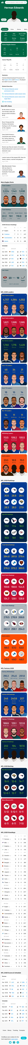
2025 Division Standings (9, 225)
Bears (6, 923)
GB (23, 996)
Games (19, 29)
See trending (8, 101)
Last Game (5, 270)
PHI (23, 252)
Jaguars (6, 872)
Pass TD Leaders (7, 365)
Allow (23, 1038)
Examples (22, 1030)
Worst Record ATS (7, 800)
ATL (12, 1021)
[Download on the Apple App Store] (10, 1042)
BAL (12, 1017)
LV (23, 993)
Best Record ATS (7, 769)
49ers (5, 280)
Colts (5, 879)
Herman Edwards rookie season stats (15, 94)
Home (4, 1030)
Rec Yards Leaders (7, 341)
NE (12, 989)
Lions (5, 933)
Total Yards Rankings (8, 545)
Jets (5, 849)
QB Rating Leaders (7, 433)
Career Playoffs (6, 60)
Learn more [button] (14, 1039)
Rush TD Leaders (7, 388)
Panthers (7, 939)
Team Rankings (6, 209)
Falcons (17, 80)
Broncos (6, 888)
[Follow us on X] (18, 1042)
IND (23, 1017)
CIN (13, 996)
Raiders (6, 899)
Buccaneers (7, 943)
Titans (6, 882)
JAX (23, 266)
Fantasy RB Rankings (8, 672)
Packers (6, 926)
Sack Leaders (6, 456)
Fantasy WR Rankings (8, 694)
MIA (23, 982)
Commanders (8, 238)
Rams (10, 80)
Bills (5, 842)
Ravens (6, 859)
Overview (4, 29)
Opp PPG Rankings (7, 514)
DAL (13, 986)
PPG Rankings (6, 484)
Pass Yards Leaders (8, 295)
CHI (23, 259)
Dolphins (6, 846)
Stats (12, 29)
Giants (6, 241)
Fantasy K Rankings (8, 741)
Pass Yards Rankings (8, 605)
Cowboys (6, 234)
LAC (13, 982)
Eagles (4, 20)
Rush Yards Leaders (8, 318)
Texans (6, 875)
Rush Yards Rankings (8, 575)
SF (12, 1010)
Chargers (7, 892)
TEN (23, 255)
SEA (23, 1007)
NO (23, 989)
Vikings (6, 930)
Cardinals (7, 966)
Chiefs (6, 895)
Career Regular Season (9, 44)
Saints (6, 950)
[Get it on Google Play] (14, 1042)
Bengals (6, 862)
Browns (6, 866)
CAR (23, 986)
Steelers (6, 855)
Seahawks (7, 956)
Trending (15, 1030)
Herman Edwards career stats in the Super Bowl (14, 98)
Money (9, 1030)
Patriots (6, 839)
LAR (12, 262)
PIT (23, 1021)
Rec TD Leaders (6, 411)
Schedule (4, 246)
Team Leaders (6, 185)
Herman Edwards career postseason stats (11, 90)
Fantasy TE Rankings (8, 719)
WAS (12, 252)
